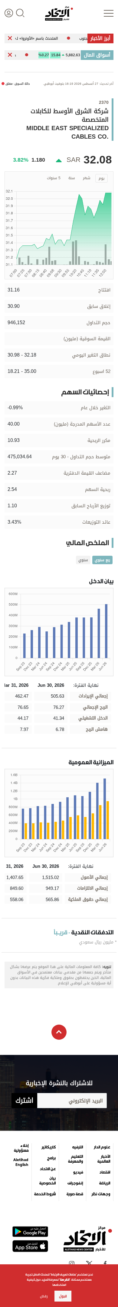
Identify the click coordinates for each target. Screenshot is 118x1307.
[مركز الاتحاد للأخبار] (59, 13)
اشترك (24, 1100)
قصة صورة (75, 1194)
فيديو (78, 1172)
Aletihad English (20, 1162)
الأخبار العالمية (103, 1159)
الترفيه (77, 1147)
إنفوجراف (75, 1183)
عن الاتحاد (48, 1169)
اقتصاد (104, 1172)
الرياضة (104, 1183)
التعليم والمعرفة (75, 1159)
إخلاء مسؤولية (21, 1148)
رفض (44, 1296)
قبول (63, 1296)
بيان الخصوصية (47, 1181)
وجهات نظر (100, 1194)
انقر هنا (64, 1280)
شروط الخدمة (45, 1194)
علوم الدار (102, 1147)
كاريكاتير (48, 1147)
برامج (51, 1158)
